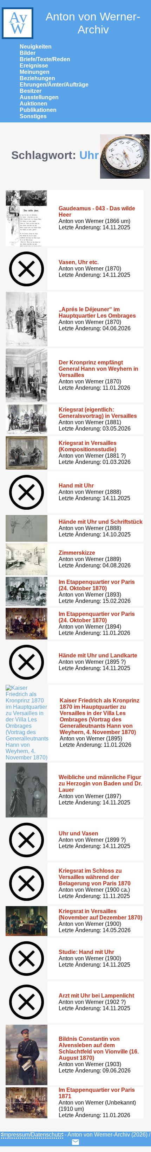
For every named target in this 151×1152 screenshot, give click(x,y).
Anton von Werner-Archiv (93, 23)
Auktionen (33, 104)
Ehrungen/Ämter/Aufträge (54, 85)
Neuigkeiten (36, 47)
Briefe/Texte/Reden (45, 59)
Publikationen (38, 110)
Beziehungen (37, 78)
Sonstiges (33, 116)
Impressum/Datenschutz (32, 1135)
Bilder (27, 53)
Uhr (89, 155)
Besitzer (30, 91)
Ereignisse (34, 66)
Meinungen (35, 72)
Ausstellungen (39, 97)
